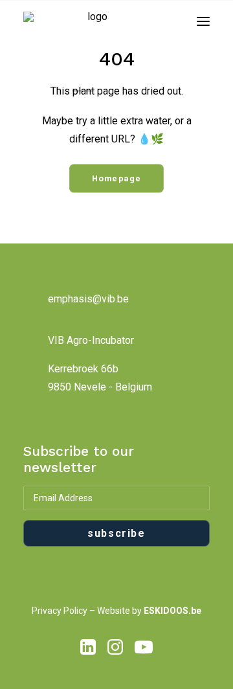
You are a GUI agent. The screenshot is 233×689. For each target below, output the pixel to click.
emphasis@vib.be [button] (88, 299)
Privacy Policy (59, 610)
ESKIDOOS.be (172, 610)
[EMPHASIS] (92, 21)
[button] (203, 21)
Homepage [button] (117, 178)
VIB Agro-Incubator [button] (91, 340)
